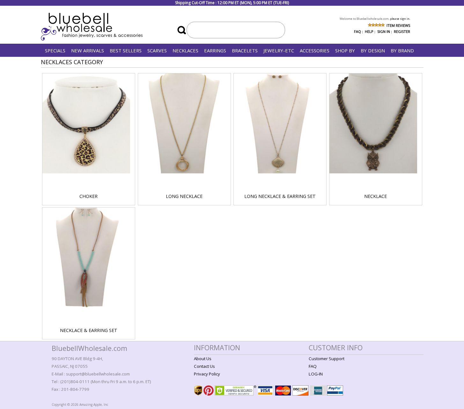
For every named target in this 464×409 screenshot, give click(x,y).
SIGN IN (383, 31)
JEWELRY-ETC (278, 50)
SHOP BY (345, 50)
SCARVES (157, 50)
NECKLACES (185, 50)
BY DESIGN (373, 50)
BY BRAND (402, 50)
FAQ (357, 31)
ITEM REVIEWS (398, 25)
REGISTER (402, 31)
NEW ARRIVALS (87, 50)
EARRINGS (215, 50)
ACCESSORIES (314, 50)
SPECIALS (55, 50)
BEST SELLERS (126, 50)
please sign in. (400, 19)
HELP (369, 31)
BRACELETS (245, 50)
